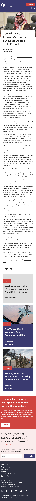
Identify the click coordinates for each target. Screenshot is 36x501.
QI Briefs (7, 324)
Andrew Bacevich (8, 49)
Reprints (7, 281)
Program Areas (6, 467)
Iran (8, 82)
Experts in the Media (6, 482)
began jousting (16, 113)
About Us (4, 465)
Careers (20, 482)
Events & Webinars (8, 474)
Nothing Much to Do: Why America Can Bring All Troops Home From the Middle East (17, 376)
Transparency (4, 497)
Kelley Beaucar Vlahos (11, 297)
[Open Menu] (34, 8)
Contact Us (5, 476)
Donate (30, 4)
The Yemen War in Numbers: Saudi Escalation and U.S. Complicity (15, 332)
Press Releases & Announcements (10, 481)
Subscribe (29, 456)
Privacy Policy (14, 497)
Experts (4, 471)
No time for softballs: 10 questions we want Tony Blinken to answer (17, 289)
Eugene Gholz (8, 385)
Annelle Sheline (9, 341)
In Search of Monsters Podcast (9, 484)
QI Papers (7, 368)
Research (4, 469)
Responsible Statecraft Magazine (10, 486)
